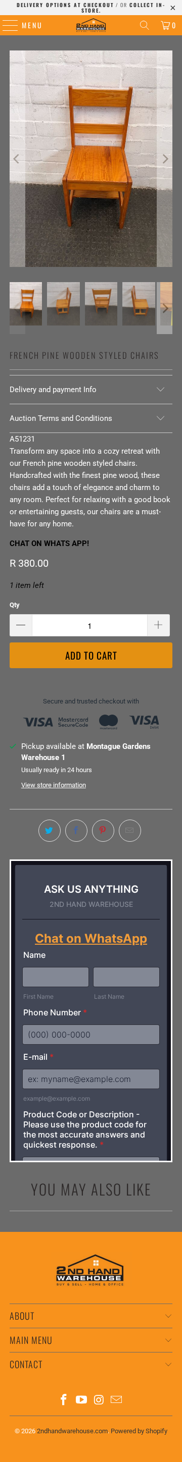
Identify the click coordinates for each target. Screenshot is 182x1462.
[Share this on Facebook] (76, 831)
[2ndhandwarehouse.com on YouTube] (81, 1400)
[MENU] (5, 25)
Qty (15, 605)
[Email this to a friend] (130, 831)
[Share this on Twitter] (49, 831)
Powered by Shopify (139, 1431)
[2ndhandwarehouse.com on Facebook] (64, 1400)
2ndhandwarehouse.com (72, 1431)
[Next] (165, 158)
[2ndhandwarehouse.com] (91, 25)
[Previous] (17, 158)
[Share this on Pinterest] (103, 831)
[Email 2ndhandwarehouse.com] (116, 1400)
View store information (53, 785)
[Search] (144, 25)
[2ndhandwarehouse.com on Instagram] (99, 1400)
